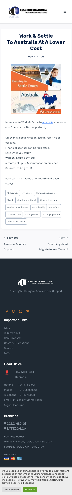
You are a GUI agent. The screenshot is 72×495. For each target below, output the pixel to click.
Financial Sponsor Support (15, 244)
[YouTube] (27, 311)
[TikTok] (34, 311)
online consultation (17, 207)
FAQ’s (7, 353)
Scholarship (38, 207)
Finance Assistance (46, 193)
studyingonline (51, 214)
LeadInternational (26, 200)
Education (12, 193)
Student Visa (14, 214)
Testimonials (12, 332)
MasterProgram (48, 200)
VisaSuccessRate (16, 221)
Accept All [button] (30, 489)
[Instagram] (20, 311)
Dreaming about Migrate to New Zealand (53, 244)
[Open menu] (65, 11)
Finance (27, 193)
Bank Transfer (12, 337)
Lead (10, 200)
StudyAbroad (32, 214)
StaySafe (54, 207)
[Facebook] (7, 311)
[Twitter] (14, 311)
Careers (8, 348)
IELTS (7, 327)
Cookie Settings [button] (11, 489)
